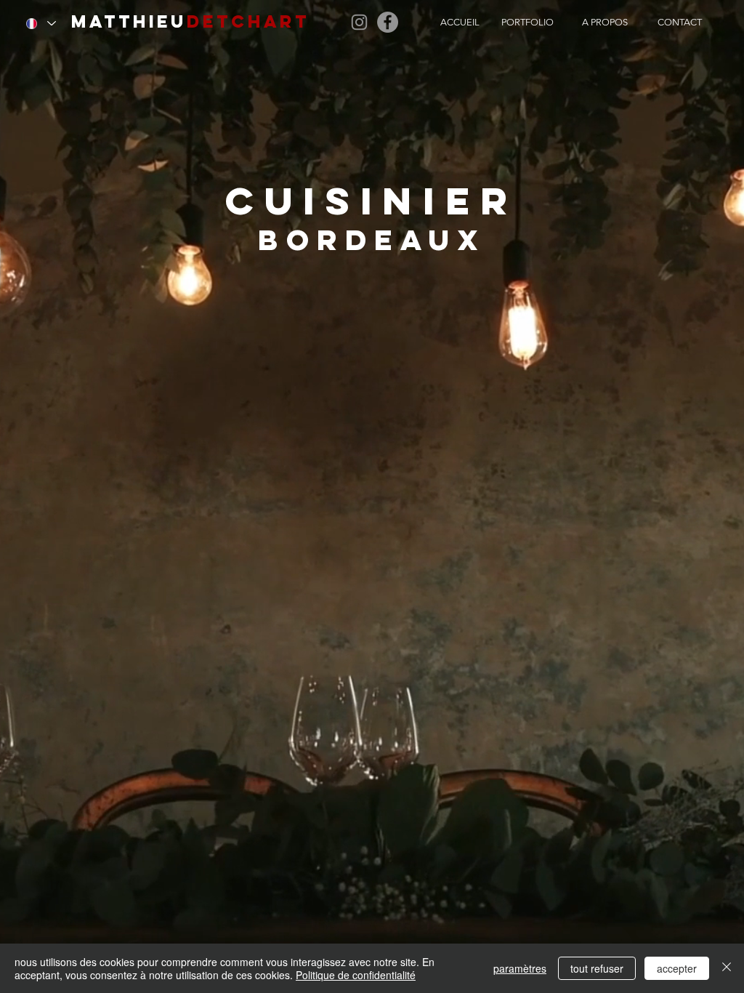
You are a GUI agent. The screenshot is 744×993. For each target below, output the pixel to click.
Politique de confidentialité (356, 975)
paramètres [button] (519, 968)
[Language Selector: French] (40, 23)
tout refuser (596, 968)
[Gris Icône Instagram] (359, 22)
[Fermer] (726, 968)
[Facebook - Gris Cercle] (387, 22)
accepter (677, 968)
